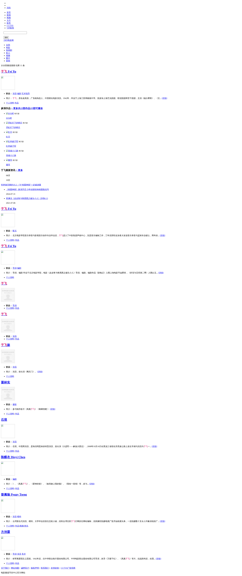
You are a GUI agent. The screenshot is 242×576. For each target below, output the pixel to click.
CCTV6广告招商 (68, 568)
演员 (15, 93)
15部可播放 (37, 108)
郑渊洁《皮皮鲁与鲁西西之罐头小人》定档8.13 (27, 198)
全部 (8, 45)
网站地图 (15, 568)
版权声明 (35, 568)
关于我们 (5, 568)
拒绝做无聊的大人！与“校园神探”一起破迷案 (21, 185)
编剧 (19, 93)
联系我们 (45, 568)
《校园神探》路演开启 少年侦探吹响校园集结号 (27, 189)
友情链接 (55, 568)
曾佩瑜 (14, 494)
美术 (24, 554)
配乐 (15, 231)
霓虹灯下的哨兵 (13, 127)
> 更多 (14, 108)
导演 (15, 268)
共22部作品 (24, 108)
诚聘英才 (25, 568)
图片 (8, 58)
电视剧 (9, 50)
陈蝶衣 (13, 457)
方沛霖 (5, 532)
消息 (9, 8)
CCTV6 (10, 25)
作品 (17, 103)
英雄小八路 (11, 155)
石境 (4, 419)
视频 (9, 18)
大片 (9, 20)
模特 (19, 517)
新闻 (9, 15)
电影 (8, 47)
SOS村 (9, 118)
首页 (9, 12)
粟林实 (5, 382)
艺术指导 (26, 93)
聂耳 (8, 165)
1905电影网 (9, 40)
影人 (8, 53)
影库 (9, 23)
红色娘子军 (11, 146)
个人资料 (10, 103)
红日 (8, 137)
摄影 (15, 404)
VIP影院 (10, 28)
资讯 (26, 526)
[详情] (164, 98)
